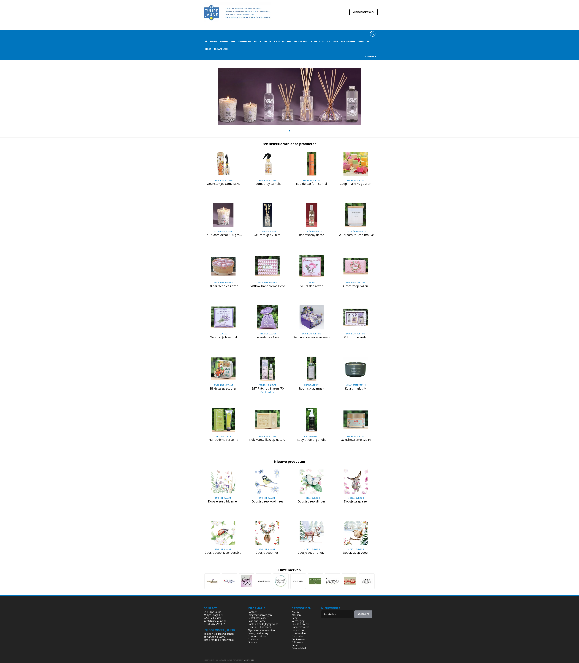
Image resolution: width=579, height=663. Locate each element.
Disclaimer (253, 639)
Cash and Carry (256, 621)
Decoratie (332, 41)
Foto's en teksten (257, 636)
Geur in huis (300, 41)
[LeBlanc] (229, 581)
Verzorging (244, 41)
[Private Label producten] (298, 581)
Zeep (233, 41)
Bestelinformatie (257, 618)
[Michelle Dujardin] (281, 581)
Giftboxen (363, 41)
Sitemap (252, 642)
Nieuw (213, 41)
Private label (221, 49)
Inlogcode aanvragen (260, 615)
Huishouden (317, 41)
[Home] (237, 15)
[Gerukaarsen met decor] (289, 96)
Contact (252, 612)
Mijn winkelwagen (363, 12)
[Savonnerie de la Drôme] (332, 581)
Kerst (208, 49)
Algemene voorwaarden (261, 630)
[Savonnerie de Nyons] (349, 581)
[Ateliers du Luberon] (212, 581)
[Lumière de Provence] (263, 581)
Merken (224, 41)
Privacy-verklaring (258, 633)
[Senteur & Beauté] (367, 581)
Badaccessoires (282, 41)
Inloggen (369, 56)
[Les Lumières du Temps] (246, 581)
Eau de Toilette (262, 41)
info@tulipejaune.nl (215, 621)
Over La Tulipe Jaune (259, 627)
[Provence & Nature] (315, 581)
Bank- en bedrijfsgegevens (263, 624)
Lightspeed (249, 660)
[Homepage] (206, 41)
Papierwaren (348, 41)
